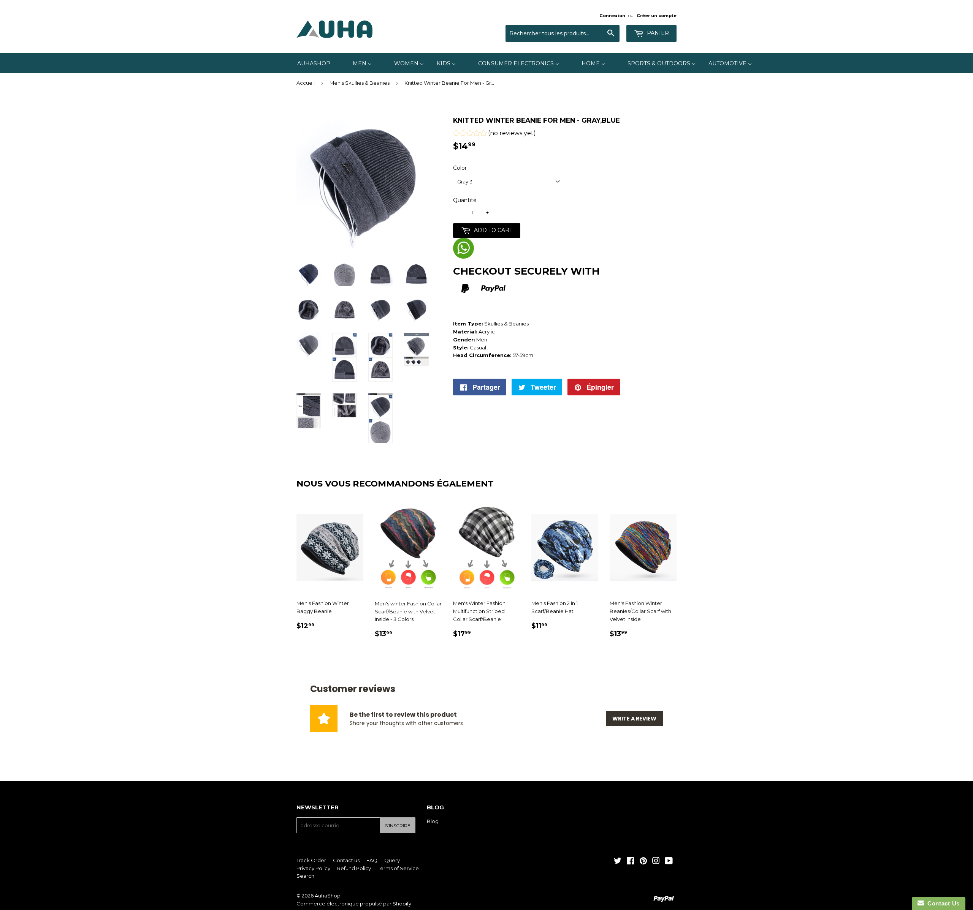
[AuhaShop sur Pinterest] (643, 862)
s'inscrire (397, 825)
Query (392, 860)
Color (460, 167)
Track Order (311, 860)
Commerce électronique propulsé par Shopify (353, 904)
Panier (657, 33)
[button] (494, 134)
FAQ (371, 860)
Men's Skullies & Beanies (360, 83)
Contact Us (942, 903)
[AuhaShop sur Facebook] (630, 862)
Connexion (612, 15)
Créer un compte (657, 15)
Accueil (305, 83)
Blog (433, 821)
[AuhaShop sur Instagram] (656, 862)
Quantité (465, 200)
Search (305, 876)
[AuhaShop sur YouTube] (669, 862)
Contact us (346, 860)
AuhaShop (328, 896)
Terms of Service (398, 868)
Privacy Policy (313, 868)
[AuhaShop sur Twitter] (617, 862)
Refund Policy (354, 868)
